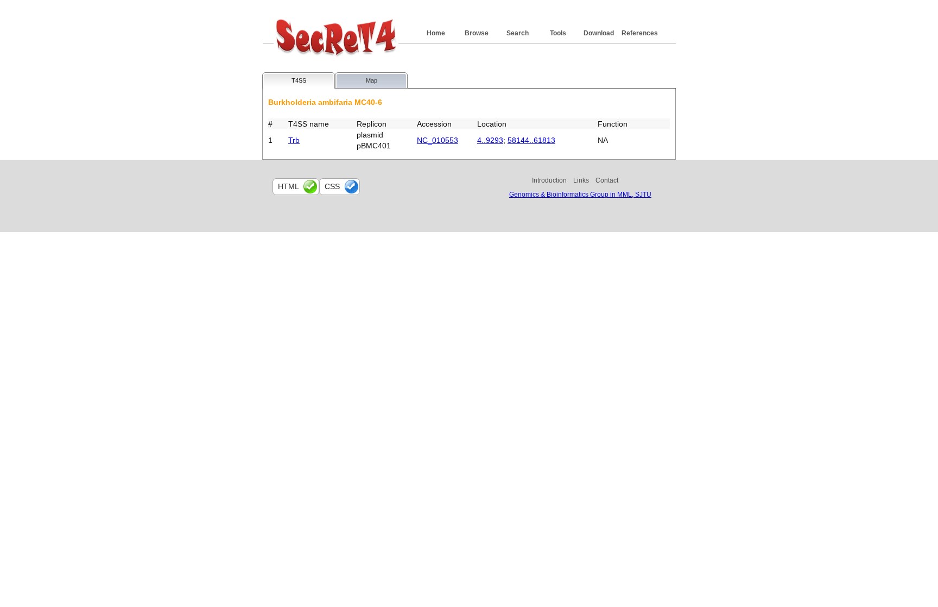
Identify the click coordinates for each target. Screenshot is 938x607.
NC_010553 (437, 140)
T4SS (298, 80)
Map (371, 80)
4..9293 (490, 140)
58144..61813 (531, 140)
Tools (558, 33)
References (640, 33)
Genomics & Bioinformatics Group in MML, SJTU (580, 194)
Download (599, 33)
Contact (606, 180)
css (332, 186)
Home (436, 33)
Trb (294, 140)
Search (517, 33)
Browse (477, 33)
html (288, 186)
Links (581, 180)
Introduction (549, 180)
